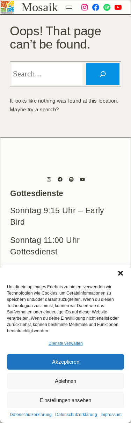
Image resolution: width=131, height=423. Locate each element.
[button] (120, 273)
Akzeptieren (65, 362)
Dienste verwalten (66, 343)
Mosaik (39, 7)
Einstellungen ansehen (65, 400)
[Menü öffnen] (69, 7)
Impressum (111, 414)
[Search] (102, 74)
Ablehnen (65, 381)
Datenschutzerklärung (31, 414)
